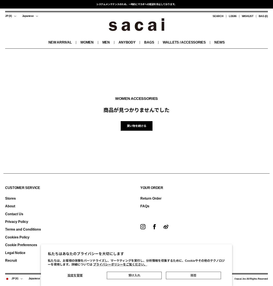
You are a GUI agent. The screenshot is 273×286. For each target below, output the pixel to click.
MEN (106, 42)
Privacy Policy (16, 222)
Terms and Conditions (23, 229)
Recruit (11, 260)
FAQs (144, 206)
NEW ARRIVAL (60, 42)
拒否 (193, 275)
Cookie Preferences (21, 245)
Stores (10, 198)
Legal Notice (15, 253)
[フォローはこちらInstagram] (142, 226)
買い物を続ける (136, 126)
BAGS (149, 42)
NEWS (219, 42)
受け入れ (134, 275)
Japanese (28, 16)
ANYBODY (127, 42)
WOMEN (86, 42)
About (10, 206)
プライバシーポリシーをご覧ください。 (120, 264)
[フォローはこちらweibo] (165, 226)
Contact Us (14, 214)
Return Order (150, 198)
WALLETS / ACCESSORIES (184, 42)
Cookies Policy (17, 237)
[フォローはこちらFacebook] (154, 226)
